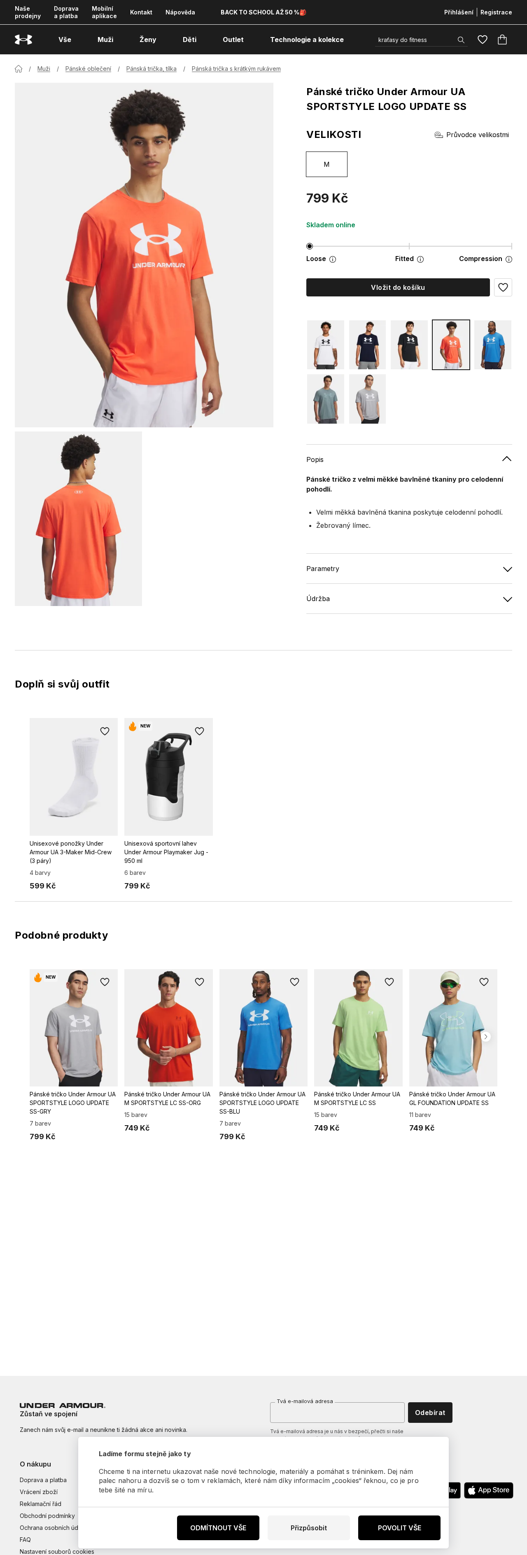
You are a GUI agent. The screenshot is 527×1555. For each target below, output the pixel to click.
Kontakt (141, 12)
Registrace (496, 12)
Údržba (318, 598)
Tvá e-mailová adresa (305, 1401)
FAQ (25, 1539)
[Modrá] (367, 344)
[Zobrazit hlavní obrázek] (144, 255)
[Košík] (502, 39)
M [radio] (327, 164)
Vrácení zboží (39, 1491)
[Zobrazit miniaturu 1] (78, 518)
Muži (43, 68)
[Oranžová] (451, 344)
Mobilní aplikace (104, 12)
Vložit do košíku (398, 287)
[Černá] (409, 344)
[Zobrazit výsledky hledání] (461, 40)
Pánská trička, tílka (151, 68)
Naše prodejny (28, 12)
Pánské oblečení (88, 68)
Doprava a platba (66, 12)
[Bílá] (325, 344)
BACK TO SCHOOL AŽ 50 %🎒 (263, 12)
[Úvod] (18, 68)
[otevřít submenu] (78, 39)
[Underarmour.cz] (23, 40)
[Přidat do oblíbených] (104, 731)
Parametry (322, 568)
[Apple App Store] (488, 1490)
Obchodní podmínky (47, 1515)
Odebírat (430, 1412)
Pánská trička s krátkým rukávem (236, 68)
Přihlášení (458, 12)
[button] (503, 287)
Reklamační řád (40, 1503)
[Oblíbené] (482, 39)
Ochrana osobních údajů (53, 1527)
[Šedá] (367, 398)
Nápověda (180, 12)
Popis (315, 459)
